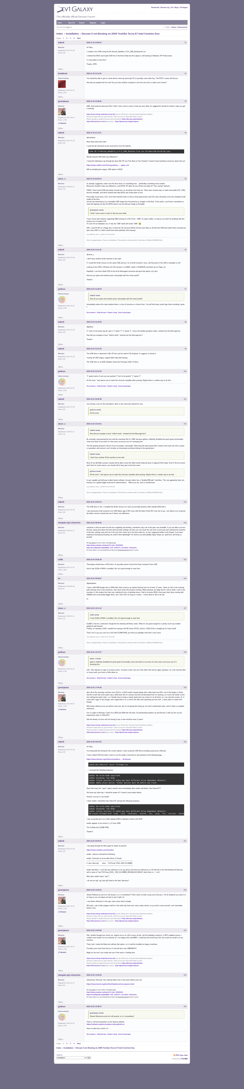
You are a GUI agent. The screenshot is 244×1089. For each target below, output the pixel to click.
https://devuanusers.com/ (96, 121)
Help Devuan (101, 312)
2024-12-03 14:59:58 (94, 930)
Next (79, 38)
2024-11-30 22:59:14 (94, 179)
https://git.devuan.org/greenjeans (127, 121)
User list (71, 23)
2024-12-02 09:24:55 (94, 742)
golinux (61, 289)
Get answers (91, 312)
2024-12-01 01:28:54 (94, 289)
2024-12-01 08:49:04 (94, 523)
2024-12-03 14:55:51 (94, 890)
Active (173, 27)
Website (63, 123)
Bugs (177, 7)
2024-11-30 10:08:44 (94, 43)
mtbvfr (61, 42)
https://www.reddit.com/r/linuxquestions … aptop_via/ (108, 165)
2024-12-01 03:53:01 (94, 424)
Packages (184, 7)
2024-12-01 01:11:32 (94, 250)
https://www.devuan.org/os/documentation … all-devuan (109, 759)
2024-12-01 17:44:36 (94, 687)
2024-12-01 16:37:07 (94, 652)
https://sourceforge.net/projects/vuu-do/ (101, 114)
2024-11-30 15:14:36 (94, 73)
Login (103, 23)
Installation (72, 33)
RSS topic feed (182, 1055)
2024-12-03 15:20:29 (94, 975)
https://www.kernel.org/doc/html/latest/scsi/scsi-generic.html (110, 984)
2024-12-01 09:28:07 (94, 578)
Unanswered (182, 27)
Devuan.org (165, 7)
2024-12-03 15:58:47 (94, 1006)
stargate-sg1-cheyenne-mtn (71, 523)
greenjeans (63, 101)
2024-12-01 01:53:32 (94, 371)
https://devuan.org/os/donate (132, 119)
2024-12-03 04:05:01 (94, 841)
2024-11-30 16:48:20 (94, 101)
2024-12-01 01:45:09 (94, 322)
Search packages (124, 312)
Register (93, 23)
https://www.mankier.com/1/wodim (100, 850)
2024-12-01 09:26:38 (94, 559)
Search (82, 23)
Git (172, 7)
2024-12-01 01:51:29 (94, 349)
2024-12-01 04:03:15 (94, 502)
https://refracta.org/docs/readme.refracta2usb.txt (105, 1024)
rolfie (60, 559)
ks (59, 578)
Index (59, 23)
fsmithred (62, 73)
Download (155, 7)
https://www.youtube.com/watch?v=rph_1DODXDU (105, 545)
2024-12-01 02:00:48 (94, 399)
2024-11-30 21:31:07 (94, 133)
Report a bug (112, 312)
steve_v (62, 179)
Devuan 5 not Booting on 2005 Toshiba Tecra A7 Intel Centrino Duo (121, 33)
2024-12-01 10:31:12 (94, 608)
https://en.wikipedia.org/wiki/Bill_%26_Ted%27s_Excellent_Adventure (112, 548)
